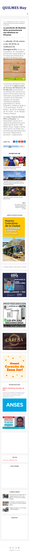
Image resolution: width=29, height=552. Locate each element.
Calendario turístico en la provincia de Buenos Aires (13, 198)
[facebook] (18, 547)
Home (4, 21)
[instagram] (10, 547)
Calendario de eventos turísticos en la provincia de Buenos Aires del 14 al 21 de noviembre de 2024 (13, 183)
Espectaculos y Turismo (12, 21)
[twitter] (16, 547)
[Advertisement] (14, 443)
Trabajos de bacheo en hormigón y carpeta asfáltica (17, 508)
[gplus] (13, 547)
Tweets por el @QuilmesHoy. (10, 460)
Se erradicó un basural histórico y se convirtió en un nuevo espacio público (17, 503)
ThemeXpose (17, 550)
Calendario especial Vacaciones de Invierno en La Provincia (12, 168)
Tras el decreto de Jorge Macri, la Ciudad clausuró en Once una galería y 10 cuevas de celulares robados (17, 497)
